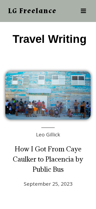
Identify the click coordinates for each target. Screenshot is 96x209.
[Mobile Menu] (83, 11)
